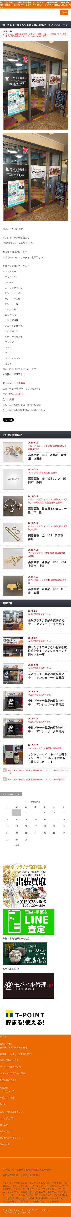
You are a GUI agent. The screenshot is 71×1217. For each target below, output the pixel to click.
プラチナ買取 (37, 502)
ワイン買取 (62, 34)
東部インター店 (7, 1097)
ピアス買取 (49, 553)
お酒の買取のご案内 (9, 1060)
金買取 (54, 472)
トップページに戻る (11, 794)
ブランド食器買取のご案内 (12, 1073)
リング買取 (47, 446)
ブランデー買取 (35, 34)
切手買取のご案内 (8, 1080)
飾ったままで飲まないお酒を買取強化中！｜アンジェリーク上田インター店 (47, 651)
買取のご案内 (6, 1044)
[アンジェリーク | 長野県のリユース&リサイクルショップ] (17, 16)
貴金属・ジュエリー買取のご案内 (15, 1054)
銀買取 (36, 449)
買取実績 (57, 748)
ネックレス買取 (51, 499)
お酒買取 (23, 34)
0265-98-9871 (16, 394)
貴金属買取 (58, 446)
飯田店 (3, 1104)
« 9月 (16, 845)
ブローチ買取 (34, 446)
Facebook (4, 1144)
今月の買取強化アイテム (16, 36)
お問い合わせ (6, 1131)
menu (64, 12)
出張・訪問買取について (11, 1112)
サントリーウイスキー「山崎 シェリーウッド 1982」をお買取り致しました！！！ (47, 758)
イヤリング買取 (35, 499)
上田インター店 (7, 1091)
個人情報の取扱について (11, 1138)
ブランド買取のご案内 (10, 1067)
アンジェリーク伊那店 (14, 383)
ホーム (3, 1036)
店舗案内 (4, 1087)
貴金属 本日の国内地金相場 (13, 1047)
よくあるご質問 (7, 1118)
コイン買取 (33, 580)
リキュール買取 (49, 34)
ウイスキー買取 (12, 34)
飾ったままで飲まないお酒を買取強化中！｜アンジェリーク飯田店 (36, 779)
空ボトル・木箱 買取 (36, 36)
